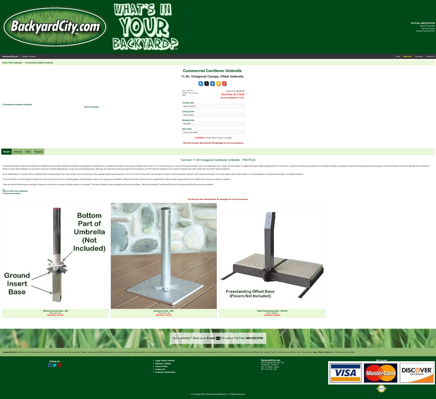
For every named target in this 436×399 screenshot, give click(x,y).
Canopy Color (188, 111)
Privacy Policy (161, 366)
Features (18, 151)
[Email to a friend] (218, 83)
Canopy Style (188, 102)
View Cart (407, 56)
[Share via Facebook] (200, 83)
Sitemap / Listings (163, 363)
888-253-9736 (428, 23)
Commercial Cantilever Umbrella (39, 62)
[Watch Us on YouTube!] (59, 366)
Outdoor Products (29, 56)
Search (429, 56)
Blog (398, 56)
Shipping (38, 151)
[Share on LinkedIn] (212, 83)
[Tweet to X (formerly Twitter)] (206, 83)
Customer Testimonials (165, 372)
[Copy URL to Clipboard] (224, 83)
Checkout (419, 56)
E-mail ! (214, 338)
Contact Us (160, 369)
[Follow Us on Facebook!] (50, 366)
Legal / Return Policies (165, 360)
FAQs (28, 151)
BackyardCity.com (10, 56)
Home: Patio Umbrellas (12, 62)
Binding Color (188, 120)
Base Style (187, 129)
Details (6, 151)
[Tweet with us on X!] (54, 366)
